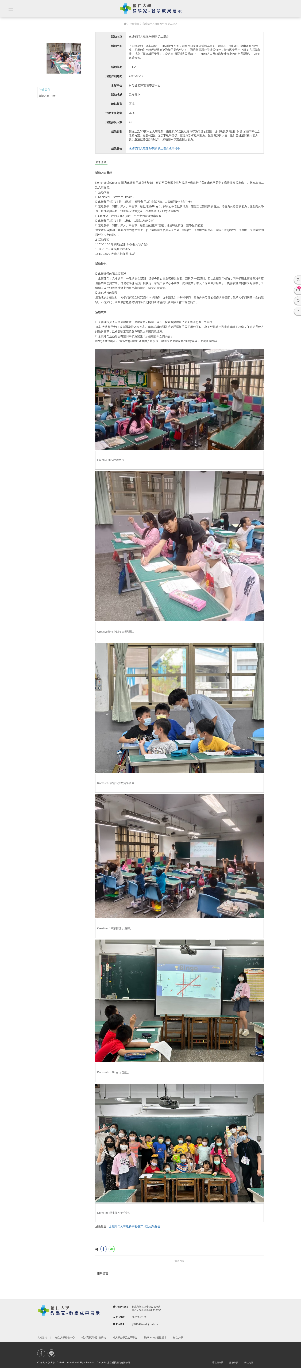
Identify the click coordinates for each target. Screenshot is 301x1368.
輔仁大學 (178, 1337)
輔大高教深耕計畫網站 (94, 1337)
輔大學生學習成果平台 (125, 1337)
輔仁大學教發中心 (65, 1337)
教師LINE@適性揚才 (155, 1337)
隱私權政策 (217, 1362)
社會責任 (134, 23)
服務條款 (233, 1362)
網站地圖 (248, 1362)
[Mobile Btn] (10, 9)
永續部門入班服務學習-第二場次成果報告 (154, 148)
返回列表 (179, 1260)
